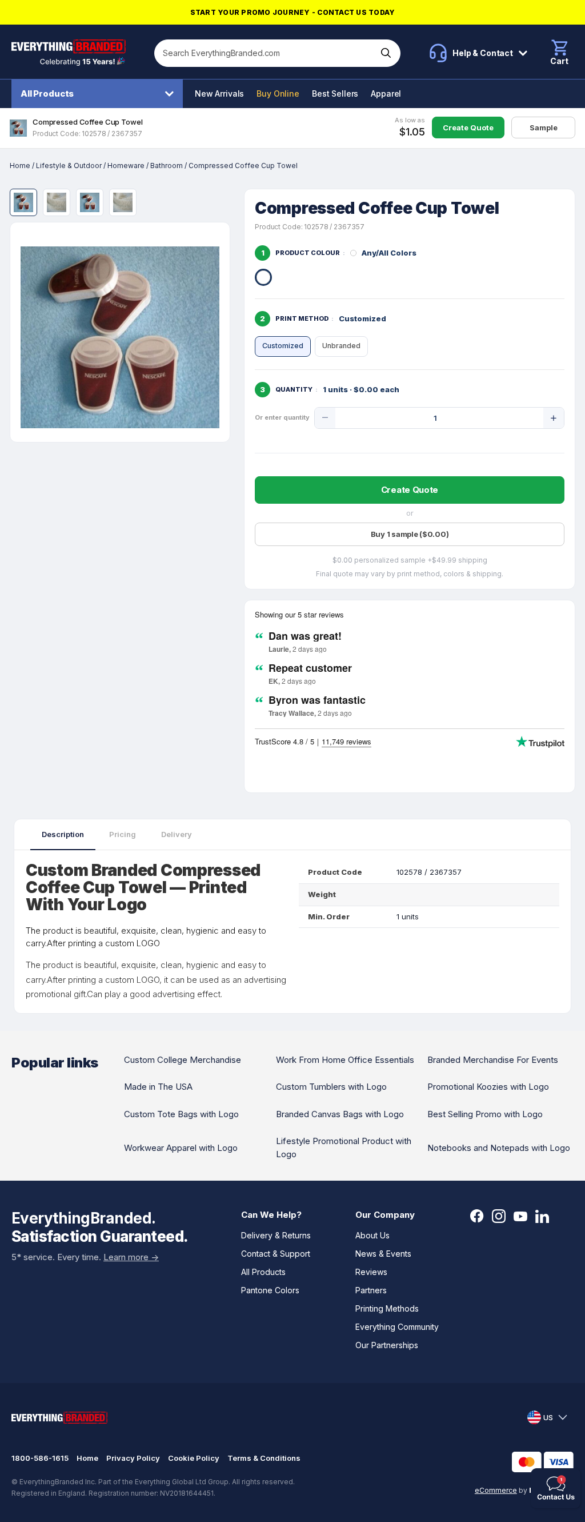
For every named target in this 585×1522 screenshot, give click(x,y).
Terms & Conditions (263, 1458)
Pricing (122, 834)
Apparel (386, 93)
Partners (371, 1290)
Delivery (176, 834)
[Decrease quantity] (325, 418)
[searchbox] (266, 53)
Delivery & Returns (276, 1235)
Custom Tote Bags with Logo (181, 1114)
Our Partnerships (386, 1345)
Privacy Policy (133, 1458)
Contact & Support (275, 1253)
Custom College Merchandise (182, 1059)
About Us (372, 1235)
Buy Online (278, 93)
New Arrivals (219, 93)
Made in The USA (158, 1086)
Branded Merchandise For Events (492, 1059)
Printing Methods (387, 1308)
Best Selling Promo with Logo (485, 1114)
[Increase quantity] (553, 418)
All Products (47, 93)
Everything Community (397, 1327)
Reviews (371, 1272)
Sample (544, 127)
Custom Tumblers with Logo (331, 1086)
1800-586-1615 (40, 1458)
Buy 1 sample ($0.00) (410, 534)
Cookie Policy (193, 1458)
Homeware (126, 165)
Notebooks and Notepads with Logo (498, 1147)
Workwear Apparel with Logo (181, 1147)
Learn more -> (131, 1257)
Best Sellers (335, 93)
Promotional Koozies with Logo (488, 1086)
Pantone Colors (270, 1290)
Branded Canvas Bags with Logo (340, 1114)
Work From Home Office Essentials (345, 1059)
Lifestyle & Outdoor (69, 165)
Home (20, 165)
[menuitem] (100, 93)
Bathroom (166, 165)
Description (63, 834)
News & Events (383, 1253)
